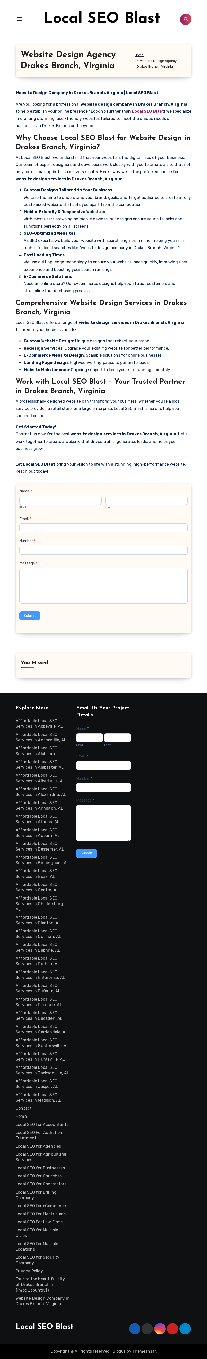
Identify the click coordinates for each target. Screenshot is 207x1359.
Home (21, 1116)
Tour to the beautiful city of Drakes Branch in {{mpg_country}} (40, 1285)
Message (28, 563)
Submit (30, 616)
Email (25, 519)
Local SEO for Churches (39, 1176)
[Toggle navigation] (20, 19)
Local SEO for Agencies (38, 1146)
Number (27, 541)
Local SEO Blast (102, 19)
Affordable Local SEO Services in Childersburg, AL (40, 904)
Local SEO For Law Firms (39, 1222)
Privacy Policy (29, 1271)
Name (25, 491)
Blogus (119, 1351)
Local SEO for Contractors (41, 1184)
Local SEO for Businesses (40, 1168)
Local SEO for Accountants (42, 1124)
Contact (24, 1108)
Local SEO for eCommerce (41, 1205)
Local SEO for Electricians (41, 1213)
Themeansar (144, 1351)
